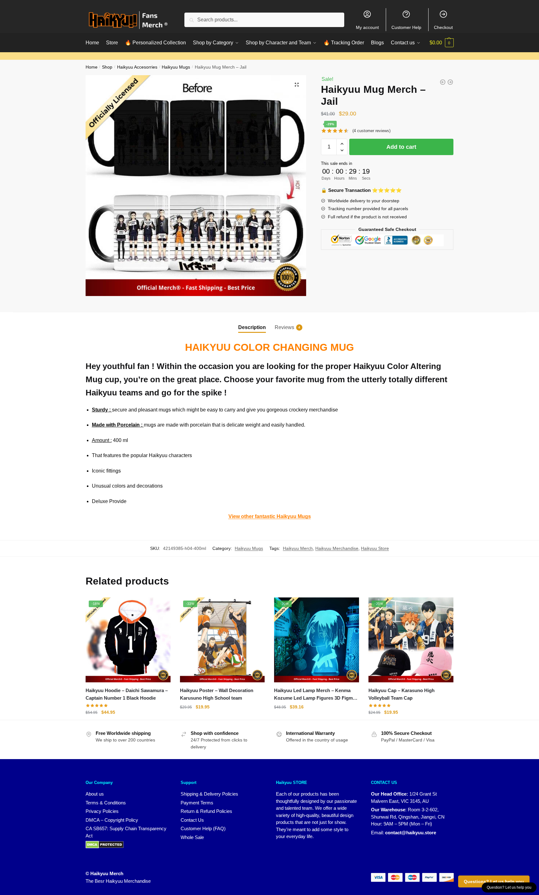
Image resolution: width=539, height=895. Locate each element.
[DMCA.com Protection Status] (105, 844)
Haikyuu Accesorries (137, 67)
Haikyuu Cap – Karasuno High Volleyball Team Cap (401, 694)
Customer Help (406, 27)
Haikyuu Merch (298, 548)
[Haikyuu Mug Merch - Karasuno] (450, 82)
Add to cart (401, 147)
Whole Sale (192, 837)
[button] (297, 85)
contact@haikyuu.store (410, 832)
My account (367, 27)
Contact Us (192, 820)
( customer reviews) (371, 130)
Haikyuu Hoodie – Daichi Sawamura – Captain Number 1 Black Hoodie (127, 694)
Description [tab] (252, 327)
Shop (107, 67)
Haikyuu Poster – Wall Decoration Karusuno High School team (216, 694)
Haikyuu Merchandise (336, 548)
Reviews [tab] (284, 327)
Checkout (443, 27)
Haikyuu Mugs (176, 67)
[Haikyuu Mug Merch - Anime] (443, 82)
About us (95, 794)
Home (92, 67)
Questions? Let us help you (494, 881)
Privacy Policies (102, 811)
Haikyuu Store (375, 548)
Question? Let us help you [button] (509, 887)
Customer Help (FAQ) (203, 828)
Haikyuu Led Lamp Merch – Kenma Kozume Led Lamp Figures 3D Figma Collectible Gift (314, 695)
